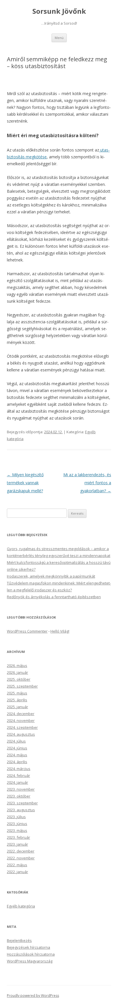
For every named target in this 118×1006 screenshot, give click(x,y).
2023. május (17, 830)
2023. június (17, 823)
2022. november (21, 858)
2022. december (20, 851)
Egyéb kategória (21, 906)
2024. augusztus (21, 734)
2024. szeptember (22, 727)
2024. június (17, 748)
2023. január (17, 844)
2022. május (17, 864)
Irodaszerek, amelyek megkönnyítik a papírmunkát (51, 576)
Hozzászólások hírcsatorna (31, 954)
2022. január (17, 871)
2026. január (17, 672)
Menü (59, 38)
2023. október (18, 796)
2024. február (18, 775)
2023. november (21, 789)
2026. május (17, 665)
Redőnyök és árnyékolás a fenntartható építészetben (54, 596)
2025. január (17, 706)
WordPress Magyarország (29, 961)
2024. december (20, 713)
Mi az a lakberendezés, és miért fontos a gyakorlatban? (87, 482)
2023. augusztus (21, 809)
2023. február (18, 837)
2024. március (18, 768)
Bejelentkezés (19, 940)
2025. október (18, 679)
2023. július (16, 816)
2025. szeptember (22, 686)
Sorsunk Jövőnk (59, 11)
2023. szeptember (22, 803)
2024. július (16, 741)
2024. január (17, 782)
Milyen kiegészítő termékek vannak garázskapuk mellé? (25, 482)
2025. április (17, 699)
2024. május (17, 754)
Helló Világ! (59, 631)
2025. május (17, 693)
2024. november (21, 720)
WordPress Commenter (27, 631)
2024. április (17, 761)
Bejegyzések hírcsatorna (28, 947)
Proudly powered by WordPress (33, 995)
